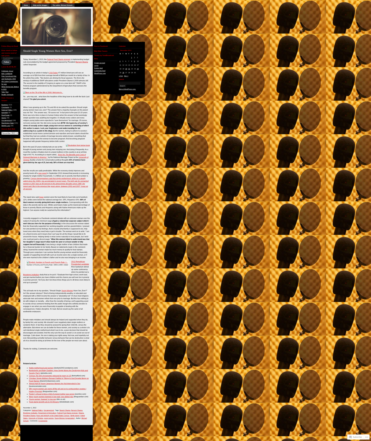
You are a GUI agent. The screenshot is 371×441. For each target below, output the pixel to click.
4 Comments (42, 421)
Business (4, 105)
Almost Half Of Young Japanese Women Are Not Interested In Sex (54, 384)
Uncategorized (6, 120)
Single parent (74, 415)
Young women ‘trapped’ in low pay (42, 399)
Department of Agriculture (47, 413)
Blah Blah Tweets (100, 51)
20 (126, 69)
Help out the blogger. (40, 5)
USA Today (53, 73)
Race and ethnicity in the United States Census (52, 415)
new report (42, 173)
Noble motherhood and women (41, 368)
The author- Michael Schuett (62, 5)
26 (123, 73)
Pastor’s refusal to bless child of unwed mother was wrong (51, 394)
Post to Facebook (101, 46)
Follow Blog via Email (9, 46)
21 (129, 69)
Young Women (67, 291)
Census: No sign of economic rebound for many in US (50, 376)
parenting (4, 112)
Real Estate (5, 115)
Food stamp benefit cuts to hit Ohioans (44, 402)
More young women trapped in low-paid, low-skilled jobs (51, 397)
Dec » (126, 76)
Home (26, 5)
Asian (41, 197)
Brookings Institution (31, 275)
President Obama (29, 415)
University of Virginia (36, 418)
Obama (81, 413)
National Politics (6, 110)
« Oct (121, 76)
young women (49, 418)
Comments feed (99, 71)
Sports (3, 118)
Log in (96, 65)
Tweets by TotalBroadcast (104, 55)
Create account (99, 63)
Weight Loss (5, 126)
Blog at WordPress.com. (127, 89)
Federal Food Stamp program (58, 59)
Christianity (5, 107)
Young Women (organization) (64, 418)
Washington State (7, 123)
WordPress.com (100, 73)
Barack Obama (65, 410)
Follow (6, 62)
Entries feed (98, 68)
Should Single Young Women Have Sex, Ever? (48, 50)
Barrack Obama (82, 62)
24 (138, 69)
